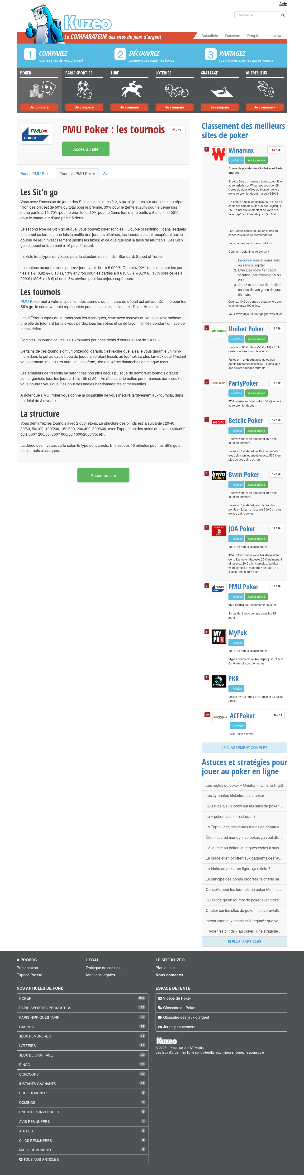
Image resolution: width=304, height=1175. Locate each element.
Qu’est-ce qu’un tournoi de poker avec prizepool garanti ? (246, 900)
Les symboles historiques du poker (235, 795)
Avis (106, 173)
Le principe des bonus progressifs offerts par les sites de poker (246, 879)
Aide (283, 3)
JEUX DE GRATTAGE (36, 1054)
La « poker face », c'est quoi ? (231, 816)
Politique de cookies (103, 967)
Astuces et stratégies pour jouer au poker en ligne (244, 766)
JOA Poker (241, 528)
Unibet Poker (246, 329)
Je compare (39, 107)
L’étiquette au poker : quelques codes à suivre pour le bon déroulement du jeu (246, 848)
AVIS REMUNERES (34, 1121)
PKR (233, 678)
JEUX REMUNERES (35, 1035)
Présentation (27, 967)
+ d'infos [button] (236, 160)
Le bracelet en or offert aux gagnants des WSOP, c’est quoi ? (246, 858)
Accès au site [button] (86, 149)
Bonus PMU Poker (36, 173)
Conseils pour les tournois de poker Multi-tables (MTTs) (246, 889)
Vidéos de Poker (177, 998)
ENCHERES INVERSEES (39, 1111)
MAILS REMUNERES (35, 1149)
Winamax (241, 150)
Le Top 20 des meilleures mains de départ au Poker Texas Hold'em (246, 827)
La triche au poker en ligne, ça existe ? (238, 868)
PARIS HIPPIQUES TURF (39, 1017)
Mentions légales (100, 975)
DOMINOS (27, 1102)
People (253, 35)
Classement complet (246, 747)
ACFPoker (242, 715)
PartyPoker (243, 383)
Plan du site (166, 967)
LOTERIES (27, 1045)
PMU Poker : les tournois (113, 129)
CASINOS (27, 1026)
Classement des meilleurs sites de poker (243, 130)
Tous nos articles (41, 1159)
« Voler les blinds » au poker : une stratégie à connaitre (246, 931)
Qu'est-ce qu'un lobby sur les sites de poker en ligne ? (246, 806)
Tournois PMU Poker (77, 173)
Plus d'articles (246, 941)
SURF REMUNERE (34, 1092)
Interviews (275, 35)
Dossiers (232, 35)
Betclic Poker (245, 420)
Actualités (209, 35)
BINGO (24, 1064)
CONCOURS (29, 1074)
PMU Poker (30, 301)
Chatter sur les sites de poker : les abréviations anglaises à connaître (246, 910)
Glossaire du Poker (179, 1007)
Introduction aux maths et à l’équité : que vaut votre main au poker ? (246, 921)
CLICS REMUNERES (35, 1140)
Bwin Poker (243, 474)
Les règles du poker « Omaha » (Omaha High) (244, 785)
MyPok (237, 632)
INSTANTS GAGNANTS (37, 1083)
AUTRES (26, 1130)
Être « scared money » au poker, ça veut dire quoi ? (246, 837)
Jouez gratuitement (179, 1026)
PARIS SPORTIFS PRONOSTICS (45, 1007)
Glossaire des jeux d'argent (186, 1017)
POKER (25, 998)
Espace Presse (29, 975)
